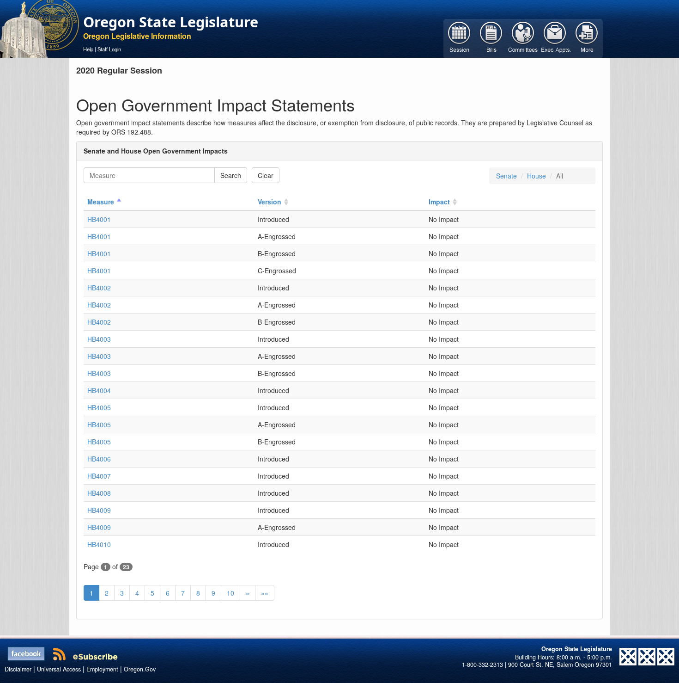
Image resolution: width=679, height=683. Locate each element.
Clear (265, 175)
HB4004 (99, 390)
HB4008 (99, 493)
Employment (102, 669)
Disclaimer (18, 669)
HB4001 (99, 219)
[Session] (459, 37)
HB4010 (99, 544)
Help (88, 49)
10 (230, 592)
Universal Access (59, 669)
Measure (100, 201)
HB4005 (99, 407)
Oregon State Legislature (170, 21)
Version (269, 201)
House (536, 175)
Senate (506, 175)
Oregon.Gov (140, 669)
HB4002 (99, 287)
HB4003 (99, 339)
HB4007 (99, 475)
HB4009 (99, 510)
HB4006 (99, 458)
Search (230, 175)
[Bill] (491, 37)
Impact (439, 201)
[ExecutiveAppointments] (555, 37)
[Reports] (587, 37)
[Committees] (523, 37)
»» (264, 592)
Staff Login (109, 49)
